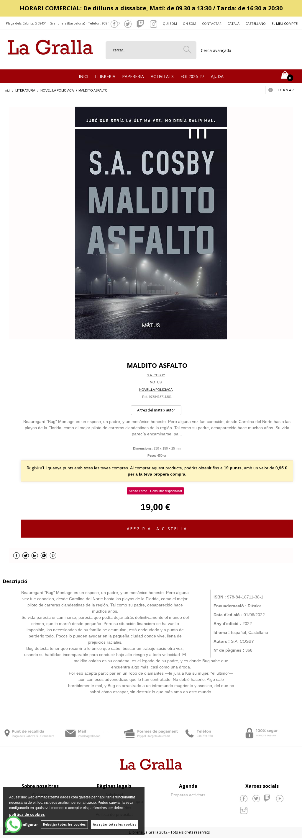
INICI (83, 76)
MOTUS (156, 382)
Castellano (255, 23)
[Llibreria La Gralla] (50, 62)
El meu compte (285, 23)
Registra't (36, 468)
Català (233, 23)
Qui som (170, 23)
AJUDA (217, 76)
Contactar (211, 23)
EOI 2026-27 (192, 76)
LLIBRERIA (105, 76)
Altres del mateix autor (156, 410)
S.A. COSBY (156, 375)
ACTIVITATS (162, 76)
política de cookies (27, 814)
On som (189, 23)
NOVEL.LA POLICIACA (156, 389)
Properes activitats (188, 795)
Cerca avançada (216, 50)
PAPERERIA (133, 76)
